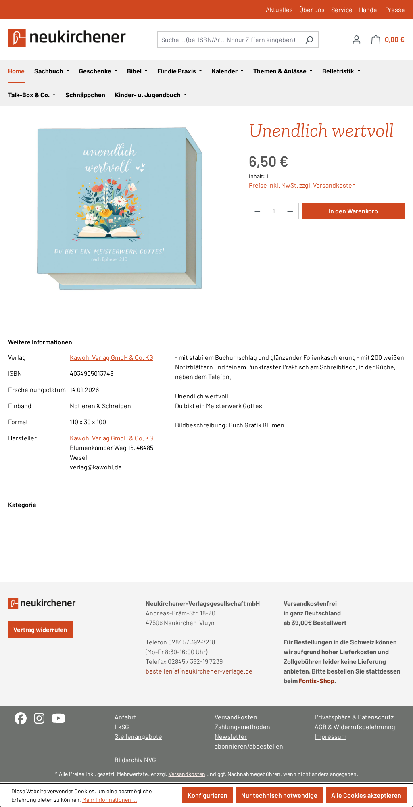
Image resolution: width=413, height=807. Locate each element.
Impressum (330, 736)
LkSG (122, 726)
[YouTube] (61, 717)
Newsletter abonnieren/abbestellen (249, 741)
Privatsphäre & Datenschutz (354, 717)
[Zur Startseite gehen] (68, 38)
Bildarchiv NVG (135, 759)
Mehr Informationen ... (109, 799)
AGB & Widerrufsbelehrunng (355, 726)
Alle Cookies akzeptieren (366, 795)
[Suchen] (309, 39)
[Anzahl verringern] (257, 211)
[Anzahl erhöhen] (290, 211)
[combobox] (228, 39)
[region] (120, 209)
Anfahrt (125, 717)
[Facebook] (24, 717)
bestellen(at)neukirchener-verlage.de (199, 671)
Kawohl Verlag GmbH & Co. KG (111, 357)
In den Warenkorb (353, 211)
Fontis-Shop (316, 680)
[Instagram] (43, 717)
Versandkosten (236, 717)
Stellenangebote (138, 736)
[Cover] (120, 209)
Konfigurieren (207, 795)
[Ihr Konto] (356, 39)
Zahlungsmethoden (242, 726)
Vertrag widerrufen (40, 629)
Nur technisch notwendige (279, 795)
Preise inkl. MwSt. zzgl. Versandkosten (302, 185)
